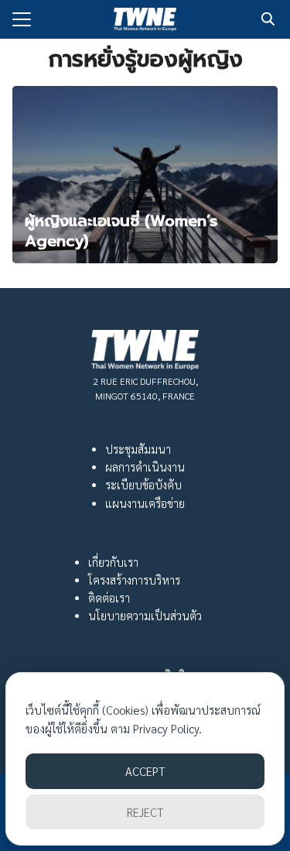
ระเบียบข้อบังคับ (143, 485)
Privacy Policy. (167, 728)
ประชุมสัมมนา (138, 449)
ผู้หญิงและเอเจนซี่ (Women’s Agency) (121, 230)
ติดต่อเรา (109, 598)
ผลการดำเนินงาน (145, 467)
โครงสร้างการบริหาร (134, 580)
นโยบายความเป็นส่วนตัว (145, 616)
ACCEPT (145, 770)
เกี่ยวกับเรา (113, 562)
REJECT (145, 812)
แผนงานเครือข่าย (145, 503)
